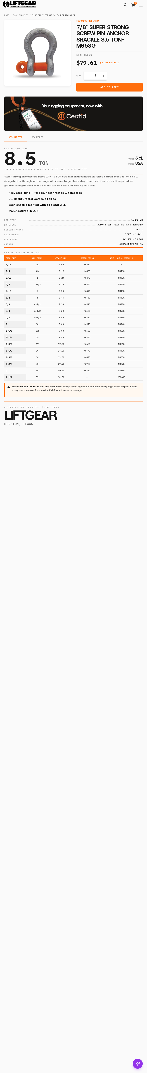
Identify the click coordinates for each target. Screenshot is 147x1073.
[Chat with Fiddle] (138, 1064)
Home (6, 15)
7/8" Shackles (20, 15)
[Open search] (125, 5)
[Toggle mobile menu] (141, 5)
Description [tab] (15, 137)
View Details (110, 62)
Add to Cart (109, 87)
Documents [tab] (37, 137)
